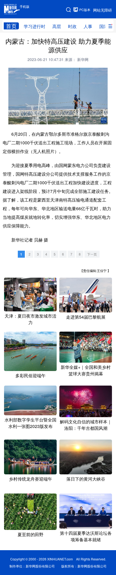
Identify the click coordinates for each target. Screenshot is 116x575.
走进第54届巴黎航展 (85, 317)
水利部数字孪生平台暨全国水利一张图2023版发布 (30, 423)
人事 (88, 26)
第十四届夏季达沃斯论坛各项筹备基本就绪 (86, 536)
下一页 (92, 254)
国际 (103, 26)
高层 (56, 26)
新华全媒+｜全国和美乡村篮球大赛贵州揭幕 (86, 370)
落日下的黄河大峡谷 (85, 479)
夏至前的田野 (30, 534)
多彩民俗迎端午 (30, 375)
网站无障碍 (102, 10)
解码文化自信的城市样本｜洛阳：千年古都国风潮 (86, 425)
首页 (11, 25)
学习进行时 (34, 26)
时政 (72, 26)
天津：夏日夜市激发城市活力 (30, 319)
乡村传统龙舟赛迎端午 (30, 479)
